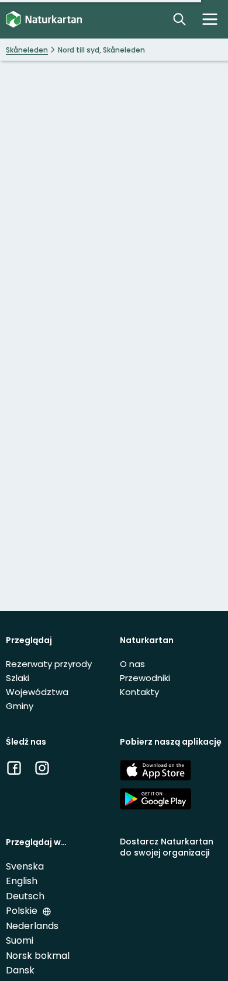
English (21, 881)
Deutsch (25, 896)
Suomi (19, 940)
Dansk (20, 970)
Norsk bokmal (38, 955)
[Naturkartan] (44, 19)
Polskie (23, 910)
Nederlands (32, 926)
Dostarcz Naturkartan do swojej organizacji (166, 847)
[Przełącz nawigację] (210, 19)
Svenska (25, 866)
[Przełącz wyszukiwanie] (179, 19)
